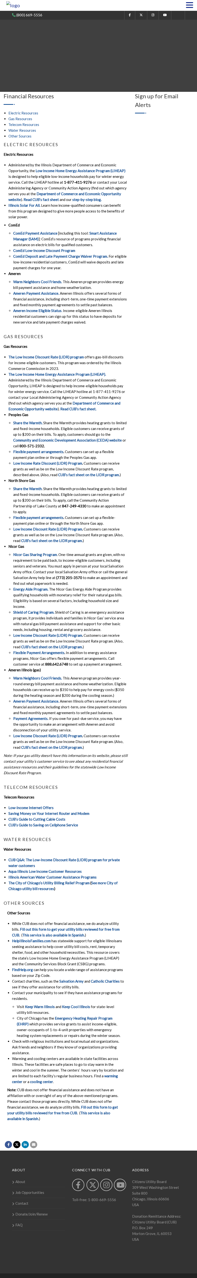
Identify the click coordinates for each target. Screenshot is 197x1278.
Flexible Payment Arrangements (38, 652)
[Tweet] (16, 1144)
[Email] (33, 1144)
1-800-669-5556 (101, 1199)
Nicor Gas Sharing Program (35, 554)
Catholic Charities (105, 981)
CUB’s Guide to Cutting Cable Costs (36, 819)
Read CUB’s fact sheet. (78, 409)
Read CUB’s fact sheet (41, 199)
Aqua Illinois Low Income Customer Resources (45, 871)
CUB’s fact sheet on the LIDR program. (89, 475)
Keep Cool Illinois (76, 1006)
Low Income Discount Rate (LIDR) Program (47, 529)
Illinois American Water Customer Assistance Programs (52, 877)
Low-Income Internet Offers (31, 807)
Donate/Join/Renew (31, 1214)
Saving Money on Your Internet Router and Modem (48, 813)
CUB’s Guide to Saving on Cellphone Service (43, 825)
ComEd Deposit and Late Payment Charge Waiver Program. (60, 256)
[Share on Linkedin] (25, 1144)
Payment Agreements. (30, 718)
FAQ (19, 1225)
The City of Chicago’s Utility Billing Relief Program (49, 883)
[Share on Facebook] (8, 1144)
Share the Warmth (27, 488)
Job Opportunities (29, 1192)
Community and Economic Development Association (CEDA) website (67, 440)
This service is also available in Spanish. (53, 935)
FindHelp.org (22, 969)
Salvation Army (71, 981)
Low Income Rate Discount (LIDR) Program (47, 463)
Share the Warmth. (28, 423)
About (20, 1181)
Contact (21, 1203)
